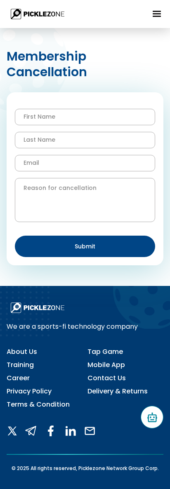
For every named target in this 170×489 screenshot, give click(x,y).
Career (18, 378)
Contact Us (106, 378)
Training (20, 365)
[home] (35, 14)
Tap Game (105, 352)
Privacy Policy (29, 391)
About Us (22, 352)
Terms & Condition (38, 404)
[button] (157, 14)
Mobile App (106, 365)
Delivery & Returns (117, 391)
